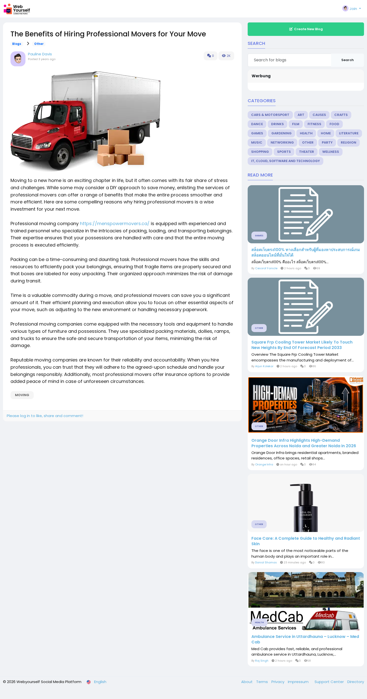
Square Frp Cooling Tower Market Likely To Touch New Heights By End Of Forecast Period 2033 (302, 345)
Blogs (16, 44)
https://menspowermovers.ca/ (115, 223)
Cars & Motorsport (270, 114)
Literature (349, 133)
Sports (284, 151)
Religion (348, 142)
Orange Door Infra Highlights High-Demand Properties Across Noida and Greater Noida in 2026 (303, 443)
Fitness (314, 124)
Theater (306, 151)
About (247, 681)
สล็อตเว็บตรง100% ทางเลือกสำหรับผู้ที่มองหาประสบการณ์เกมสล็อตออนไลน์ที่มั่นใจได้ (305, 252)
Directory (355, 681)
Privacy (278, 681)
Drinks (277, 124)
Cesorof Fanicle (266, 268)
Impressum (299, 681)
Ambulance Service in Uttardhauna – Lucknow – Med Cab (305, 639)
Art (301, 114)
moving (22, 395)
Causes (319, 114)
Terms (262, 681)
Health (306, 133)
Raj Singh (261, 661)
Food (334, 124)
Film (295, 124)
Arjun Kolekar (264, 366)
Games (257, 133)
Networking (282, 142)
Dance (257, 124)
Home (326, 133)
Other (39, 44)
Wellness (330, 151)
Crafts (341, 114)
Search (347, 60)
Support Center (330, 681)
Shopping (260, 151)
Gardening (281, 133)
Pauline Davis (40, 54)
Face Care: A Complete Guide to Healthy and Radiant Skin (305, 541)
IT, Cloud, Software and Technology (285, 161)
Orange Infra (264, 464)
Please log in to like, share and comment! (45, 415)
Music (256, 142)
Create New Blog (308, 29)
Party (327, 142)
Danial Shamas (266, 562)
